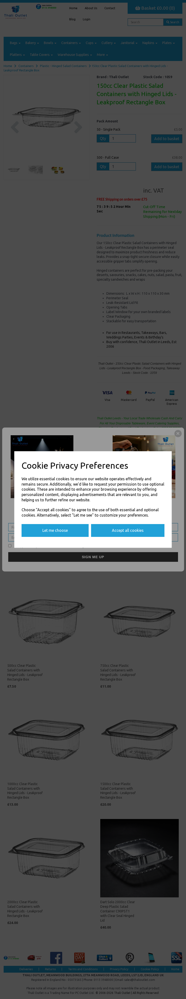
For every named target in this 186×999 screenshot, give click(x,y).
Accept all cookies (128, 530)
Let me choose (55, 530)
